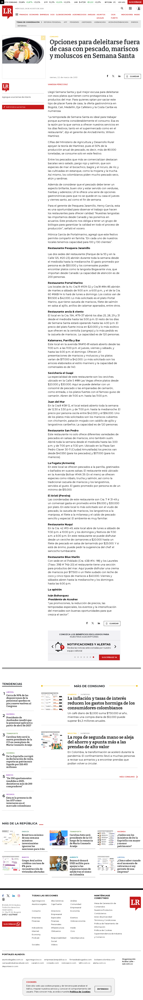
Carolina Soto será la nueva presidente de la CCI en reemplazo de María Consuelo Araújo (19, 741)
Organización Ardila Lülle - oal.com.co (128, 961)
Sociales (36, 944)
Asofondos (86, 22)
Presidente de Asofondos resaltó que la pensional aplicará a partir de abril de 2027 (19, 721)
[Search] (122, 8)
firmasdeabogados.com (81, 959)
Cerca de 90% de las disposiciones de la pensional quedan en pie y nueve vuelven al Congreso (18, 701)
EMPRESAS (44, 15)
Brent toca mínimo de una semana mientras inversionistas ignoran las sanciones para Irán (33, 842)
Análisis (73, 901)
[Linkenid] (14, 896)
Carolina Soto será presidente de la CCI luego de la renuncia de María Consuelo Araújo (81, 841)
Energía (134, 22)
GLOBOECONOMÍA (63, 15)
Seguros (10, 794)
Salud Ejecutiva (77, 938)
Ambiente (74, 857)
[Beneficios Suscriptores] (130, 8)
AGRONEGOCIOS (79, 15)
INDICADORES (127, 15)
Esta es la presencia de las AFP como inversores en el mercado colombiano (19, 801)
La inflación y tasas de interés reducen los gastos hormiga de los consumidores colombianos (101, 703)
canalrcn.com (37, 963)
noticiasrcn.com (69, 963)
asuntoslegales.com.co (12, 959)
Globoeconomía (77, 921)
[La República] (7, 17)
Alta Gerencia (57, 901)
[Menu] (17, 14)
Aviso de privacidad (103, 917)
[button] (51, 647)
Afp (65, 22)
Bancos (9, 775)
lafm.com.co (84, 963)
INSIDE (137, 15)
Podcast (35, 938)
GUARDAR (134, 76)
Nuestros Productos (103, 910)
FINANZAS (23, 15)
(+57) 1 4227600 (9, 914)
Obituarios (56, 931)
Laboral (10, 692)
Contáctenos (100, 913)
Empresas (36, 917)
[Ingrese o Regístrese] (139, 8)
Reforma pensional (52, 22)
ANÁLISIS (91, 15)
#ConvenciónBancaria (118, 22)
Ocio (72, 931)
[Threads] (4, 900)
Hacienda (10, 714)
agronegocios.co (33, 959)
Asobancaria (100, 22)
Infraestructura (57, 928)
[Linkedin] (119, 76)
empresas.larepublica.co (55, 959)
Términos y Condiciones (105, 920)
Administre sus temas (15, 107)
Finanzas (36, 921)
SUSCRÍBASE (135, 2)
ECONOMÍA (34, 15)
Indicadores (37, 928)
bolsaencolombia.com (104, 959)
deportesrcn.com (10, 966)
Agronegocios (38, 901)
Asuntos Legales (39, 904)
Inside (73, 928)
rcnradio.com (53, 963)
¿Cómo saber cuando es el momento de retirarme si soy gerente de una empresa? (129, 866)
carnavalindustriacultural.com (15, 963)
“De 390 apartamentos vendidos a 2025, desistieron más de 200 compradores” (19, 782)
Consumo (36, 911)
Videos (54, 944)
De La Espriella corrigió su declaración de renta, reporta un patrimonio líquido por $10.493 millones (20, 761)
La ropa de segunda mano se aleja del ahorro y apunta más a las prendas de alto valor (101, 742)
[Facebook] (107, 76)
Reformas (22, 26)
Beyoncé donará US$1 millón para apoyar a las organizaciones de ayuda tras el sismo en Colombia (80, 867)
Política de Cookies (80, 991)
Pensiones (74, 22)
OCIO (52, 15)
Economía (75, 911)
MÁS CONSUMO (127, 777)
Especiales (56, 917)
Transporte (12, 733)
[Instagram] (20, 896)
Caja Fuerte (56, 904)
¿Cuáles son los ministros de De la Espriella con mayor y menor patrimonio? (128, 841)
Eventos (74, 917)
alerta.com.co (99, 963)
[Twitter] (113, 76)
